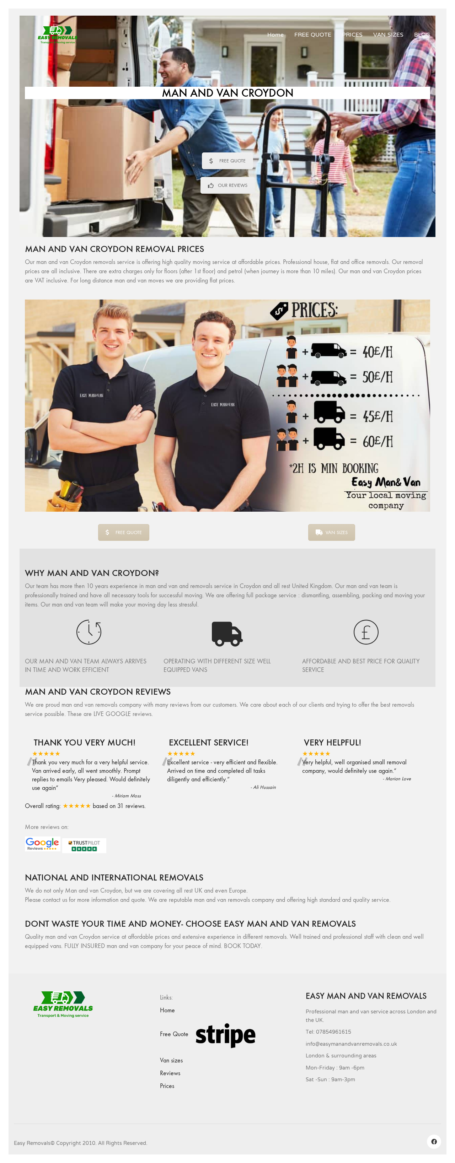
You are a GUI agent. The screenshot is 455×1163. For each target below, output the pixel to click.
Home (167, 1010)
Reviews (170, 1073)
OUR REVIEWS (232, 185)
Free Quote (174, 1034)
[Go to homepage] (60, 35)
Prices (167, 1086)
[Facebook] (434, 1142)
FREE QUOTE (232, 161)
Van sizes (171, 1060)
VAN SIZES (337, 532)
